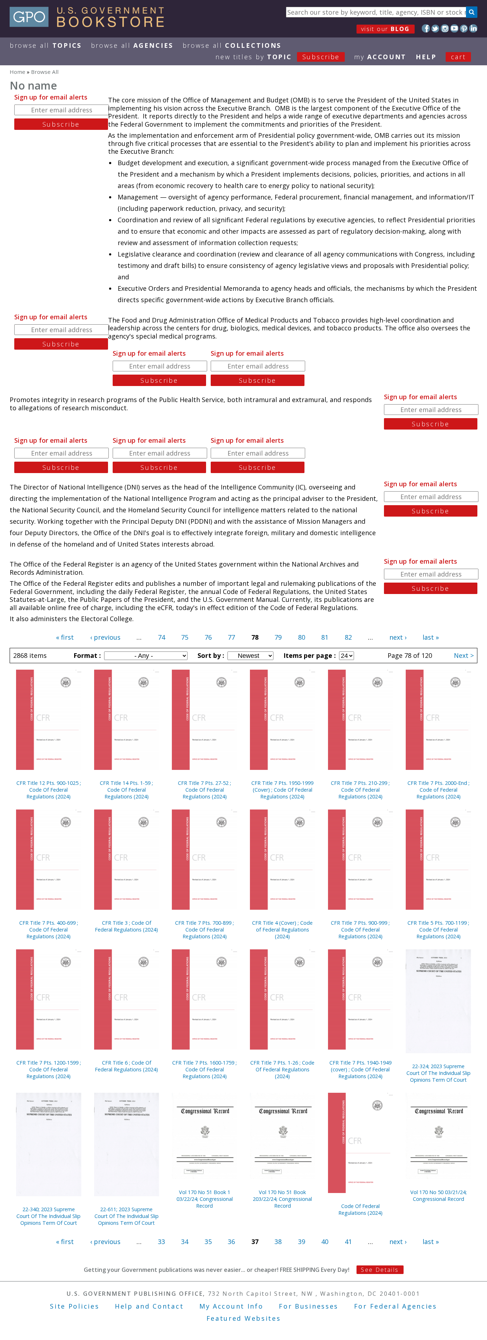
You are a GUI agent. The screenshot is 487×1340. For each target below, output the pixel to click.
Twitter (435, 28)
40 (324, 1241)
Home (17, 71)
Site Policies (74, 1306)
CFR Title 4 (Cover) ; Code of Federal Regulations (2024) (282, 929)
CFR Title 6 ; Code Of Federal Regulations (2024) (126, 1066)
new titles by (277, 56)
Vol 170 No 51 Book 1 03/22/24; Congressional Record (204, 1199)
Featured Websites (243, 1318)
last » (430, 637)
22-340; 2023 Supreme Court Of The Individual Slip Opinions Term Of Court (48, 1216)
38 (278, 1241)
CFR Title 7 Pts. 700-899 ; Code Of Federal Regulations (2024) (204, 929)
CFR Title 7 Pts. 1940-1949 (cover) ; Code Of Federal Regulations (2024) (360, 1069)
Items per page (308, 655)
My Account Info (231, 1306)
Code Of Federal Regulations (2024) (360, 1209)
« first (65, 637)
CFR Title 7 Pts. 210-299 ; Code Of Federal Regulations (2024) (360, 790)
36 (231, 1241)
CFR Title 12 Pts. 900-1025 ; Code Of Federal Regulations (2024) (48, 790)
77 (231, 637)
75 (184, 637)
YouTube (454, 28)
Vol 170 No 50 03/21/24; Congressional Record (438, 1195)
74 (161, 637)
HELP (426, 56)
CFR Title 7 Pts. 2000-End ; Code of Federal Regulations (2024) (438, 790)
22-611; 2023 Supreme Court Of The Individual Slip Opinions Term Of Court (126, 1216)
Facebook (426, 28)
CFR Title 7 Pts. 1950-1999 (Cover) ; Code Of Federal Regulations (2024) (282, 790)
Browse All (46, 45)
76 (208, 637)
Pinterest (464, 28)
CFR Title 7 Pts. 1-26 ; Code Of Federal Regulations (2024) (282, 1069)
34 (184, 1241)
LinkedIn (473, 28)
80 (301, 637)
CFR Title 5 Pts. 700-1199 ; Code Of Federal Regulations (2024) (438, 929)
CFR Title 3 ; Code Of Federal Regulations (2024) (126, 926)
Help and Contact (149, 1306)
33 (161, 1241)
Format (86, 655)
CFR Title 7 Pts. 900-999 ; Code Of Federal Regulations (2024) (360, 929)
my (380, 56)
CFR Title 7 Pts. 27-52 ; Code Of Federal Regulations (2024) (204, 790)
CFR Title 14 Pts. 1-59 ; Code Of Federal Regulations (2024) (126, 790)
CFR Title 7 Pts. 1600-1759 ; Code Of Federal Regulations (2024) (204, 1069)
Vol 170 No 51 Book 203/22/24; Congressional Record (282, 1199)
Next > (464, 655)
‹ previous (105, 637)
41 (348, 1241)
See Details (380, 1270)
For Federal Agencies (395, 1306)
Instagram (445, 28)
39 (301, 1241)
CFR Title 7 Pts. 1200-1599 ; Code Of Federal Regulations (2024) (48, 1069)
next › (397, 637)
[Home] (90, 24)
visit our (385, 29)
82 (348, 637)
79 (278, 637)
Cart (458, 56)
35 (208, 1241)
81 (324, 637)
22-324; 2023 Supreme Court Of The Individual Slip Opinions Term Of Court (438, 1073)
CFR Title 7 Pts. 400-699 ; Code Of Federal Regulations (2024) (48, 929)
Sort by (210, 655)
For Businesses (308, 1306)
